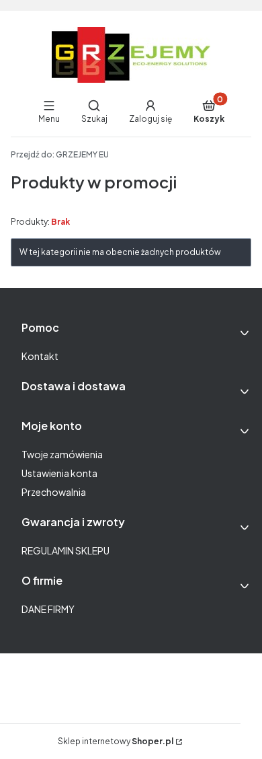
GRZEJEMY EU (60, 154)
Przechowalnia (53, 492)
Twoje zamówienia (62, 454)
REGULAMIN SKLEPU (65, 550)
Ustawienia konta (59, 473)
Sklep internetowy (115, 741)
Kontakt (39, 356)
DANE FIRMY (48, 609)
